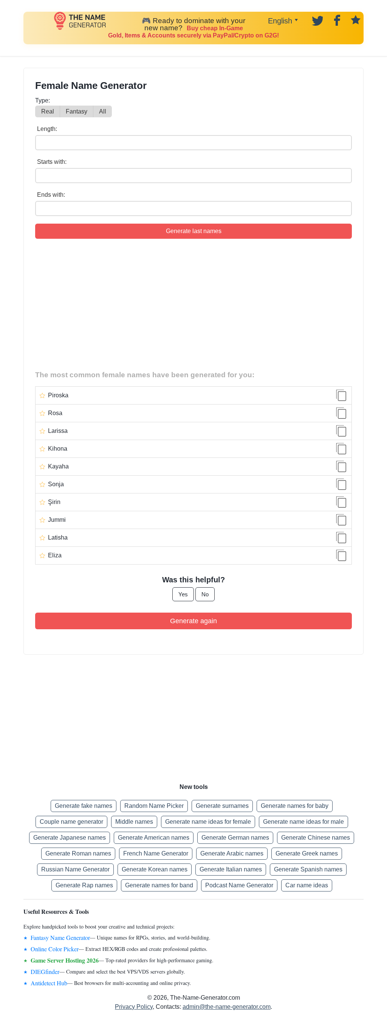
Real (47, 111)
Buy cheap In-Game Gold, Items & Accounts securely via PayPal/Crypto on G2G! (193, 32)
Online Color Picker (55, 949)
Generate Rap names (84, 885)
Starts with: (52, 162)
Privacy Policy (134, 1006)
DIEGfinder (45, 971)
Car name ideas (306, 885)
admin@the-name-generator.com (227, 1006)
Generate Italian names (231, 869)
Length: (47, 129)
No (205, 594)
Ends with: (51, 194)
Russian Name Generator (75, 869)
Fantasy (76, 111)
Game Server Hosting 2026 (65, 960)
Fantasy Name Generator (60, 937)
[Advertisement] (193, 303)
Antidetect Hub (49, 983)
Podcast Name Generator (239, 885)
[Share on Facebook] (336, 20)
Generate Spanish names (308, 869)
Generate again (193, 621)
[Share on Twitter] (317, 20)
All (102, 111)
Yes (183, 594)
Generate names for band (159, 885)
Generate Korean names (154, 869)
